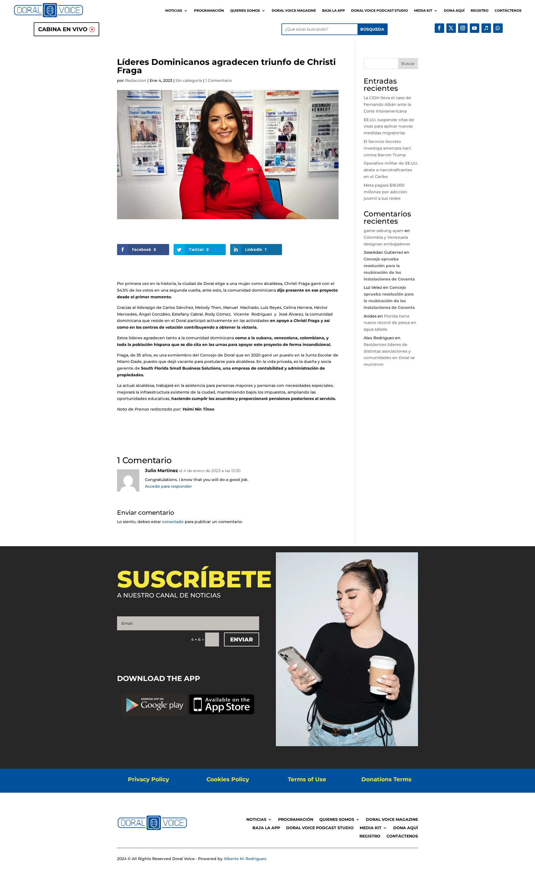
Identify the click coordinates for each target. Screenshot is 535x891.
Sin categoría (189, 80)
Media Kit (423, 11)
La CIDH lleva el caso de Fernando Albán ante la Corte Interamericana (387, 104)
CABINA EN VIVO (62, 29)
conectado (173, 521)
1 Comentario (218, 80)
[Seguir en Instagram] (463, 28)
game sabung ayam (383, 230)
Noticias (173, 11)
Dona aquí (454, 11)
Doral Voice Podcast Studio (379, 11)
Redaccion (135, 80)
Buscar (408, 63)
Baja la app (333, 11)
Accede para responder (168, 486)
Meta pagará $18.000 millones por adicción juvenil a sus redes (385, 192)
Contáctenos (508, 11)
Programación (209, 11)
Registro (479, 11)
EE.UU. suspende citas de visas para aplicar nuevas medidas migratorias (389, 126)
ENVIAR (241, 639)
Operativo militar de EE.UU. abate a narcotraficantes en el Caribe (391, 170)
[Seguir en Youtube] (474, 28)
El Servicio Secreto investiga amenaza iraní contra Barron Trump (387, 148)
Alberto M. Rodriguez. (245, 858)
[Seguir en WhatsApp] (498, 28)
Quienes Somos (245, 11)
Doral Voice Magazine (294, 11)
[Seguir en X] (451, 28)
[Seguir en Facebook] (439, 28)
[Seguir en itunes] (486, 28)
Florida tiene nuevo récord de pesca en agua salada (390, 323)
